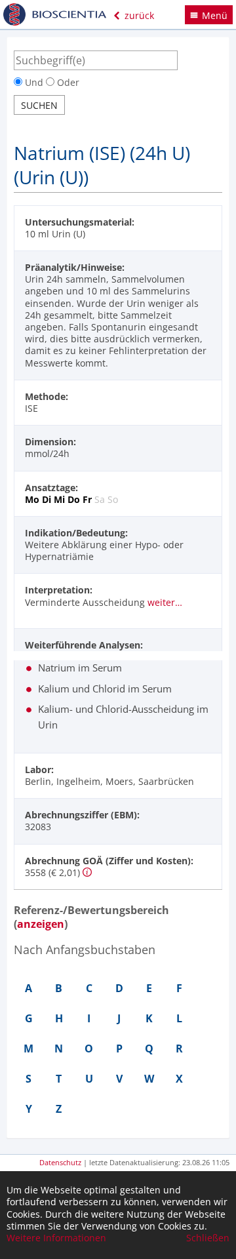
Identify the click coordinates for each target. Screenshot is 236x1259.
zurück (138, 15)
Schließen (207, 1238)
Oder (66, 82)
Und (34, 82)
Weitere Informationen (56, 1238)
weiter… (165, 602)
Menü (214, 15)
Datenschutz (60, 1162)
